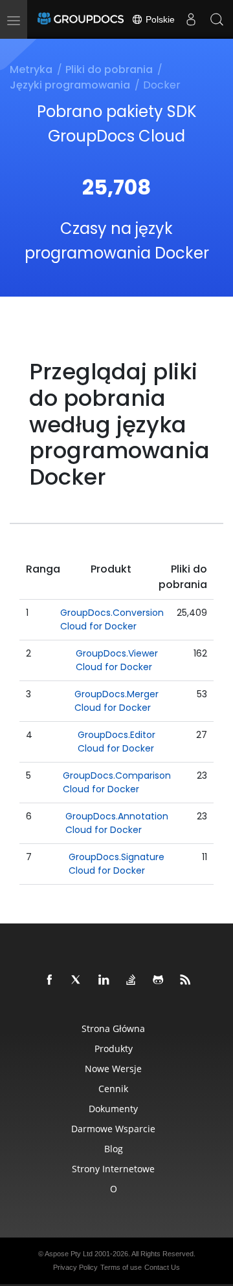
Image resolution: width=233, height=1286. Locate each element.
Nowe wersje (113, 1068)
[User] (191, 19)
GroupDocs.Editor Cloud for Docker (116, 741)
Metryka (31, 69)
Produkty (113, 1048)
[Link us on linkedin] (104, 980)
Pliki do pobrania (109, 69)
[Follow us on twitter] (77, 980)
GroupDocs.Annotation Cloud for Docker (116, 823)
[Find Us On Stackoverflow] (131, 980)
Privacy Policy (75, 1267)
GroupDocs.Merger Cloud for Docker (116, 701)
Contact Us (162, 1267)
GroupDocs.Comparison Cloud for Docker (117, 782)
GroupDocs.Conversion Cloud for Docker (112, 619)
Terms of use (121, 1267)
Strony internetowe (113, 1169)
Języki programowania (70, 85)
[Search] (217, 19)
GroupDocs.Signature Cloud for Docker (116, 863)
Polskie (159, 19)
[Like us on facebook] (49, 980)
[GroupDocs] (80, 19)
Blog (113, 1149)
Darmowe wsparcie (113, 1129)
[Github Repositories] (158, 980)
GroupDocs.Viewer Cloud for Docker (117, 660)
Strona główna (113, 1028)
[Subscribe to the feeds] (185, 980)
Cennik (113, 1088)
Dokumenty (113, 1108)
